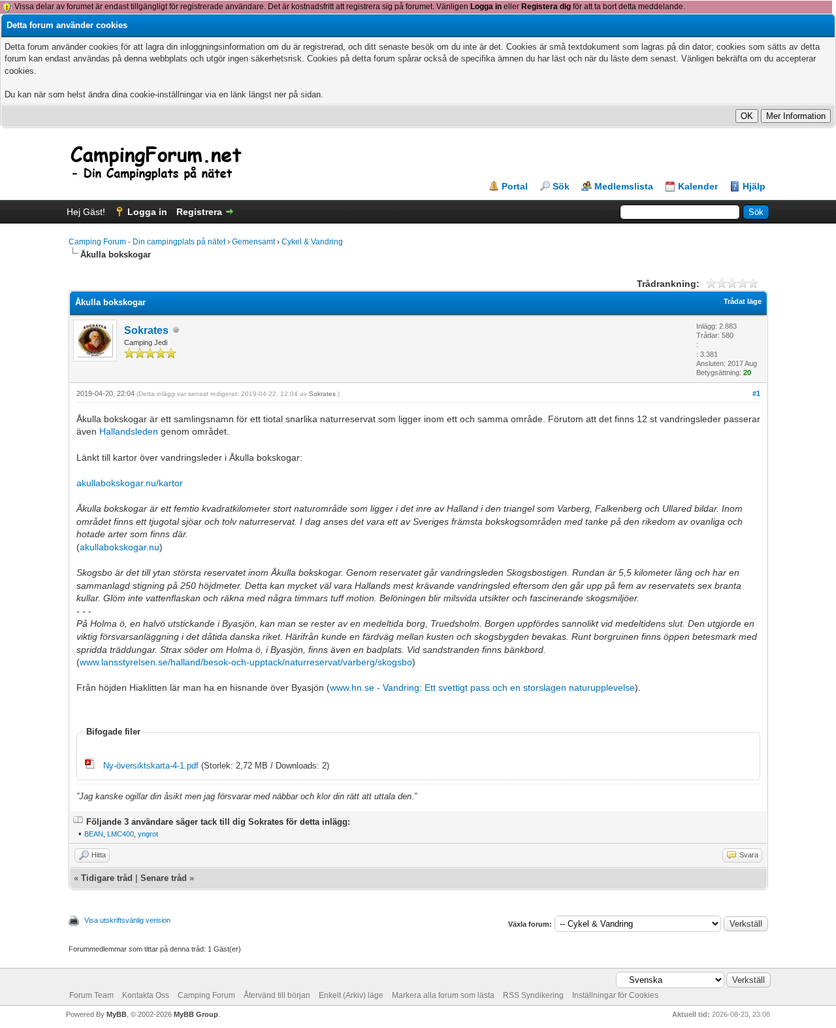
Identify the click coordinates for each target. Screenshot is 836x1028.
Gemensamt (253, 241)
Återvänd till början (277, 995)
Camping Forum (206, 995)
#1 (756, 393)
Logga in (486, 6)
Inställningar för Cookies (615, 995)
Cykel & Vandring (312, 241)
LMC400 (120, 834)
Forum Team (91, 995)
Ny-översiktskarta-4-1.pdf (151, 766)
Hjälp (754, 186)
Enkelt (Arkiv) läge (351, 995)
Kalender (698, 186)
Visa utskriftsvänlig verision (127, 920)
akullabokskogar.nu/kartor (129, 483)
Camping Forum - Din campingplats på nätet (147, 241)
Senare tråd (163, 878)
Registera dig (546, 6)
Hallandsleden (128, 431)
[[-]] (78, 822)
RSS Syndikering (533, 995)
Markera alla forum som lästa (443, 995)
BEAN (93, 834)
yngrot (148, 834)
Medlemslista (623, 186)
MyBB (116, 1014)
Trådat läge (743, 301)
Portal (515, 186)
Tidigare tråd (107, 878)
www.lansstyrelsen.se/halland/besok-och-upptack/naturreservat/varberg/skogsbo (246, 662)
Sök (561, 186)
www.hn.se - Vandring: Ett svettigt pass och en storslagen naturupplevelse (482, 687)
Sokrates (146, 330)
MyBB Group (196, 1014)
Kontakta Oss (145, 995)
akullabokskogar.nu (119, 547)
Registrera (199, 212)
